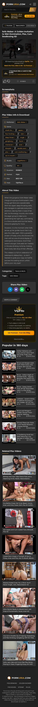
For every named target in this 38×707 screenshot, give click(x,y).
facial (21, 141)
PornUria (9, 25)
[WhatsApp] (22, 289)
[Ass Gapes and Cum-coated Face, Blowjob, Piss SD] (19, 518)
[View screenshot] (9, 101)
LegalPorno (21, 160)
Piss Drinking (12, 683)
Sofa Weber (21, 122)
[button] (30, 4)
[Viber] (16, 289)
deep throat (9, 137)
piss (6, 152)
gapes (20, 130)
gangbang (9, 141)
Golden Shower (25, 683)
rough (22, 137)
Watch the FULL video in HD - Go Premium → (19, 65)
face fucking (9, 134)
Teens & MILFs (20, 25)
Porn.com (15, 4)
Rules (28, 687)
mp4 (18, 174)
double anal (21, 148)
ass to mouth (10, 155)
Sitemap (21, 687)
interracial (9, 145)
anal (20, 145)
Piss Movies (12, 687)
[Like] (4, 81)
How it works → (19, 339)
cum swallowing (20, 152)
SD (18, 165)
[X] (28, 289)
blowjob (8, 148)
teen (22, 134)
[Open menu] (34, 4)
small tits (8, 130)
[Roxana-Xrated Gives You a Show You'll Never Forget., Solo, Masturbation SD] (19, 571)
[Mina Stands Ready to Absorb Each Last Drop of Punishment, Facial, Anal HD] (19, 597)
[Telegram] (10, 289)
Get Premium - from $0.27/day (19, 333)
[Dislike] (8, 81)
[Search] (33, 9)
